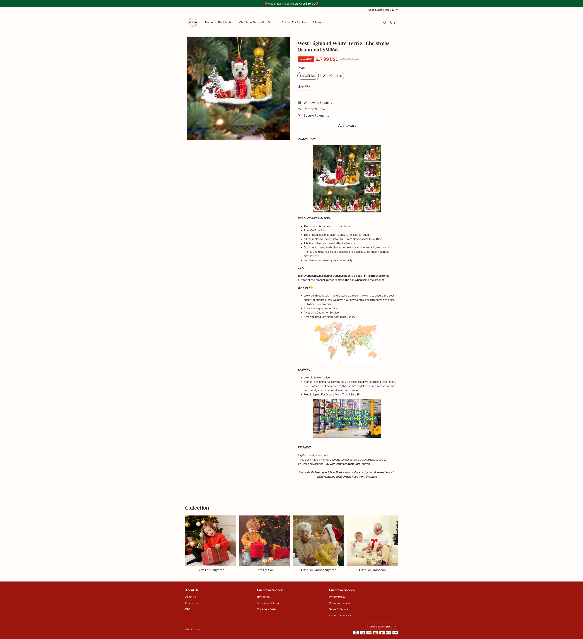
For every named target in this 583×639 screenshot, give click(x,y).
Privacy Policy (337, 596)
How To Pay (263, 596)
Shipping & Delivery (268, 603)
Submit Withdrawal (340, 615)
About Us (190, 596)
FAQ (187, 609)
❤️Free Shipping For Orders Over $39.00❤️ (291, 3)
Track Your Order (266, 609)
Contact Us (191, 603)
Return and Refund (339, 603)
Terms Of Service (338, 609)
